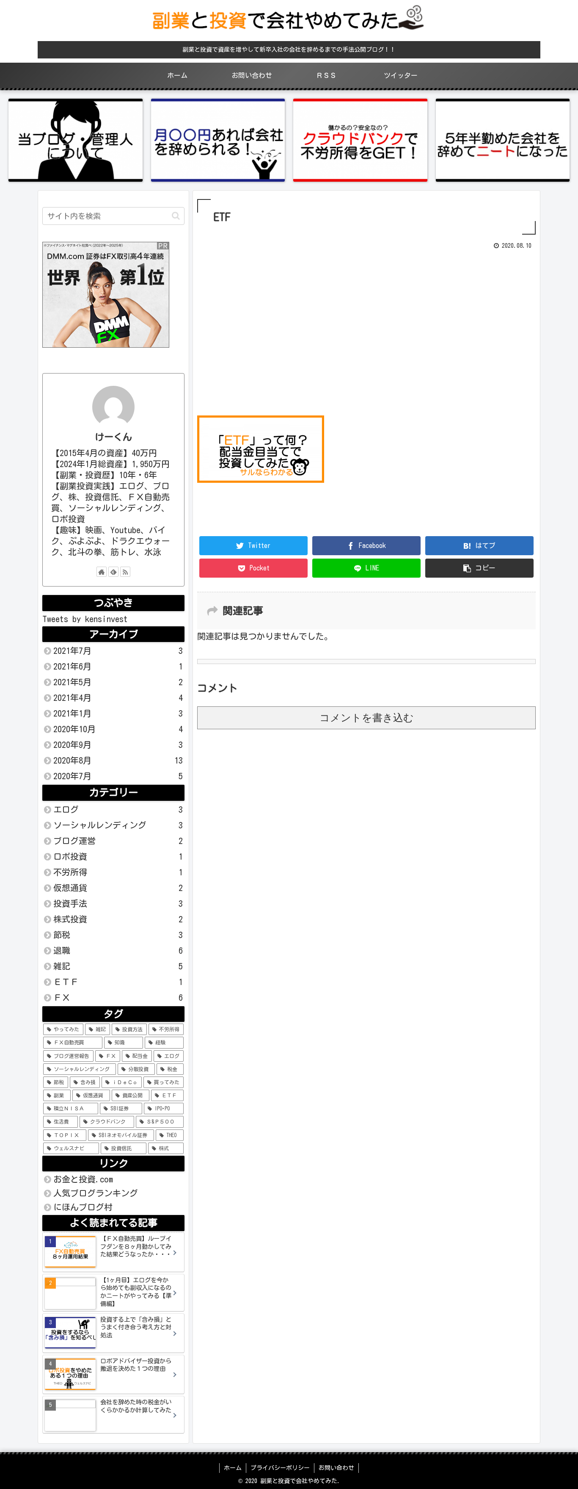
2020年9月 (118, 744)
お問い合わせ (336, 1468)
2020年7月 (118, 776)
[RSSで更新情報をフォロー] (125, 572)
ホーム (233, 1468)
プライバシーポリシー (280, 1468)
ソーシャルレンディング (118, 825)
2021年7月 (118, 650)
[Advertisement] (366, 330)
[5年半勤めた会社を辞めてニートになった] (503, 140)
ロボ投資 (118, 856)
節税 (118, 934)
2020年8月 (118, 760)
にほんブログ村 (83, 1207)
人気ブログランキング (95, 1193)
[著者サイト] (101, 572)
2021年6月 (118, 666)
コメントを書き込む (366, 717)
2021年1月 (118, 713)
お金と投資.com (83, 1179)
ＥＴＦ (118, 981)
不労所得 (118, 872)
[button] (175, 216)
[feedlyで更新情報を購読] (113, 572)
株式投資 (118, 919)
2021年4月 (118, 697)
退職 (118, 950)
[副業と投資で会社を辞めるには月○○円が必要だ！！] (218, 140)
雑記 (118, 966)
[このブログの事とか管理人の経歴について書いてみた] (75, 140)
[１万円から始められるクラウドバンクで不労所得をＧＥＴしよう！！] (360, 140)
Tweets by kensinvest (85, 618)
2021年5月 (118, 682)
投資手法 (118, 903)
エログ (118, 809)
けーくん (113, 437)
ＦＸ (118, 997)
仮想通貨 (118, 887)
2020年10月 (118, 729)
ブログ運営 (118, 840)
